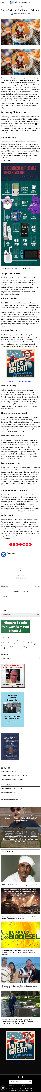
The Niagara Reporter (27, 1085)
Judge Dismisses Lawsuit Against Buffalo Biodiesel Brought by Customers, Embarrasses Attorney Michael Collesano (19, 952)
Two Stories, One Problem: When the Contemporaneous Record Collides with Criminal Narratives (19, 987)
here (14, 381)
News (20, 6)
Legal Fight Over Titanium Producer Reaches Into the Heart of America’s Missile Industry (19, 917)
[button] (38, 615)
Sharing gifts (5, 87)
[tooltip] (10, 544)
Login (38, 586)
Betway (31, 268)
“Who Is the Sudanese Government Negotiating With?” (19, 885)
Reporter (17, 13)
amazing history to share (26, 103)
